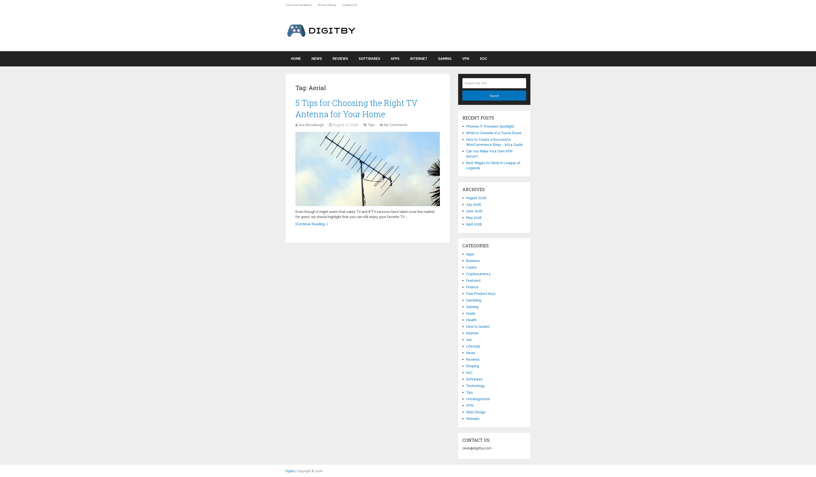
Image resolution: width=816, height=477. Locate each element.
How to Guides (478, 327)
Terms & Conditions (299, 5)
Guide (470, 313)
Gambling (473, 300)
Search (494, 95)
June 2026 (474, 211)
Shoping (472, 366)
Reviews (340, 59)
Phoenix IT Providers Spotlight (490, 126)
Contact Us (350, 5)
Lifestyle (473, 346)
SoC (483, 59)
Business (473, 261)
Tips (371, 125)
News (317, 59)
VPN (465, 59)
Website (472, 419)
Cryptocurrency (478, 274)
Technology (475, 386)
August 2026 (476, 198)
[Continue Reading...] (311, 224)
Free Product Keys (481, 294)
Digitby (291, 471)
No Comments (395, 125)
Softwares (369, 59)
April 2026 (474, 224)
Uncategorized (478, 399)
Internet (418, 59)
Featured (473, 281)
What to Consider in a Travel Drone (493, 133)
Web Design (476, 412)
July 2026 (473, 205)
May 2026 (474, 218)
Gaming (445, 59)
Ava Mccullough (311, 125)
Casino (471, 267)
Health (471, 320)
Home (296, 59)
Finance (472, 287)
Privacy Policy (327, 5)
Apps (395, 59)
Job (469, 340)
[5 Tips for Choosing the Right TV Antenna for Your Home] (367, 169)
